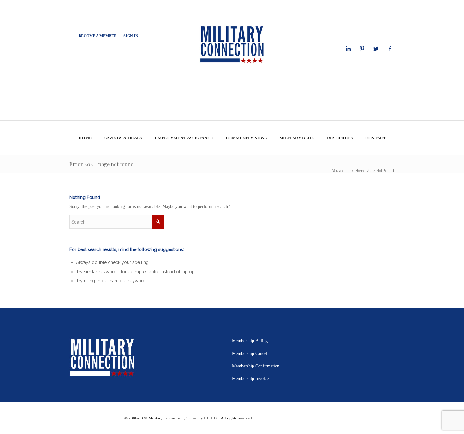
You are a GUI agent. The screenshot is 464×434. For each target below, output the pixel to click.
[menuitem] (85, 138)
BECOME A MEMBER (98, 36)
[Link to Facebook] (390, 49)
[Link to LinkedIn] (348, 49)
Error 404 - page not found (101, 164)
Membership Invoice (250, 378)
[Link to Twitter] (376, 49)
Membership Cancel (249, 353)
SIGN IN (130, 36)
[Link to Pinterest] (362, 49)
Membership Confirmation (255, 366)
